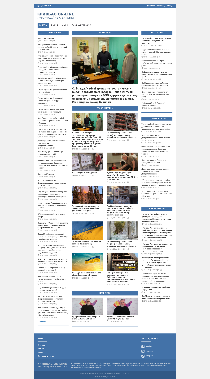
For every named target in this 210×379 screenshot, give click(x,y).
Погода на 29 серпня (46, 174)
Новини (54, 25)
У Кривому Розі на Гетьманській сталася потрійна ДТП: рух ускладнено (51, 100)
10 (160, 301)
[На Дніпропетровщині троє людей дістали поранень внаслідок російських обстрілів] (122, 230)
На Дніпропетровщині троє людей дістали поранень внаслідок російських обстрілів (121, 244)
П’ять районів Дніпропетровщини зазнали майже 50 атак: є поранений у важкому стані (53, 47)
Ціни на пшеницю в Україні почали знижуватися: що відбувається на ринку (155, 94)
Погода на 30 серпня (46, 38)
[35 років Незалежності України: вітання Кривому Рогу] (87, 230)
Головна (43, 25)
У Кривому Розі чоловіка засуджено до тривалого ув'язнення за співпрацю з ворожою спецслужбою (52, 194)
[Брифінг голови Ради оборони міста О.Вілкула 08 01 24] (87, 306)
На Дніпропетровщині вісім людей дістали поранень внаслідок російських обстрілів (121, 135)
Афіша (65, 25)
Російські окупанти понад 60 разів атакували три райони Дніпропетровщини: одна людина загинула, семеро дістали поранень (120, 210)
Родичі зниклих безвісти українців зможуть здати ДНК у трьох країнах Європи (156, 52)
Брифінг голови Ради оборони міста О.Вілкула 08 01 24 (86, 318)
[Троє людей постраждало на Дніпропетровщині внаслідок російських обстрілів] (87, 195)
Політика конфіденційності (105, 377)
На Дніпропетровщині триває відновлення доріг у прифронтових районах (52, 279)
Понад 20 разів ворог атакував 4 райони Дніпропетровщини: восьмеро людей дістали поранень (53, 236)
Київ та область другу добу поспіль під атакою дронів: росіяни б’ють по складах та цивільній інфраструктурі (52, 131)
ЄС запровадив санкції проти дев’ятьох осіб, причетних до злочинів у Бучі (156, 63)
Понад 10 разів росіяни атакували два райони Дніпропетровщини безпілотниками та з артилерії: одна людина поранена (121, 277)
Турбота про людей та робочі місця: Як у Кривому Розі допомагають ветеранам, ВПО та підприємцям (122, 176)
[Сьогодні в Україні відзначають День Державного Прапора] (87, 262)
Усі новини (42, 321)
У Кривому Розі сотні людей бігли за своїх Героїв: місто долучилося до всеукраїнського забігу (52, 58)
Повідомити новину (157, 6)
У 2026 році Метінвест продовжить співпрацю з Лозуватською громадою (156, 40)
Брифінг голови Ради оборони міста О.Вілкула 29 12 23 (120, 318)
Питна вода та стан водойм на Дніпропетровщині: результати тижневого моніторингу (50, 298)
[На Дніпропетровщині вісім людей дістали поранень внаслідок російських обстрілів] (122, 122)
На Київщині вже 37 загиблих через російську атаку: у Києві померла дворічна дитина (52, 80)
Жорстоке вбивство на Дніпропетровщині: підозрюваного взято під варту (52, 183)
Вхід (170, 6)
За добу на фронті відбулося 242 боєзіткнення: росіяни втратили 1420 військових (53, 120)
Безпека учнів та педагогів (84, 173)
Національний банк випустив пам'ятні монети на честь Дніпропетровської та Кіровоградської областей (53, 225)
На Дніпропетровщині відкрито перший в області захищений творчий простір (156, 74)
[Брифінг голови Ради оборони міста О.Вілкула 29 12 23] (122, 306)
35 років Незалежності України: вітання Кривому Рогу (86, 243)
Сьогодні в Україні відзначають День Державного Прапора (86, 274)
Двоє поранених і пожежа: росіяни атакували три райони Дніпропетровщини (51, 143)
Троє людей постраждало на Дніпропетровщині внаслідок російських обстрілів (85, 208)
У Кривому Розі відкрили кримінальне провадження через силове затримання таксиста (53, 69)
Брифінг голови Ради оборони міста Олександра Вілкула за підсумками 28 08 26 (52, 205)
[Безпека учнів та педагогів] (87, 162)
